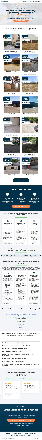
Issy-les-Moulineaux (10, 51)
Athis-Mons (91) (26, 255)
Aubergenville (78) (36, 255)
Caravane (14, 314)
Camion (13, 320)
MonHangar (7, 433)
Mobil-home (21, 324)
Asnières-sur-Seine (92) (16, 256)
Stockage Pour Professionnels (18, 435)
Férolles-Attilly (10, 71)
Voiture (10, 317)
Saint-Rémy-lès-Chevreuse (30, 71)
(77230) (13, 174)
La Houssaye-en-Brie (28, 113)
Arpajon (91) (6, 255)
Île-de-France (24, 7)
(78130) (32, 174)
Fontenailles (28, 154)
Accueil (6, 7)
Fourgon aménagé (23, 314)
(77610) (35, 113)
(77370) (33, 154)
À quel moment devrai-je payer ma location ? (14, 358)
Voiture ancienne (16, 317)
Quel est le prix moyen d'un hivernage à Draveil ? (15, 343)
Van (17, 314)
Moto (27, 317)
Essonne (29, 7)
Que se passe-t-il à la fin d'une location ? (13, 361)
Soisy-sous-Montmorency (28, 133)
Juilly (10, 174)
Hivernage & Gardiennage (14, 7)
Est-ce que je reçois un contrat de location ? (14, 351)
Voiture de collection (31, 314)
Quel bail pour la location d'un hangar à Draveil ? (15, 348)
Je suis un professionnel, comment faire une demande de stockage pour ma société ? (20, 365)
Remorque (24, 322)
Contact (29, 435)
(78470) (30, 73)
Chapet (28, 174)
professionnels (20, 17)
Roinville (10, 113)
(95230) (36, 133)
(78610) (14, 154)
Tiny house (21, 325)
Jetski (21, 328)
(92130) (16, 51)
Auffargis (10, 154)
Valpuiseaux (28, 51)
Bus (16, 320)
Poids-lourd (20, 320)
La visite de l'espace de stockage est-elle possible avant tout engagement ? (18, 355)
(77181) (13, 93)
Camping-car (9, 314)
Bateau (21, 327)
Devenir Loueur (17, 433)
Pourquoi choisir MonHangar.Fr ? (11, 340)
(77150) (15, 71)
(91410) (14, 113)
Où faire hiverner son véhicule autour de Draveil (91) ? (16, 345)
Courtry (10, 93)
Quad (25, 317)
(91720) (33, 51)
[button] (40, 255)
